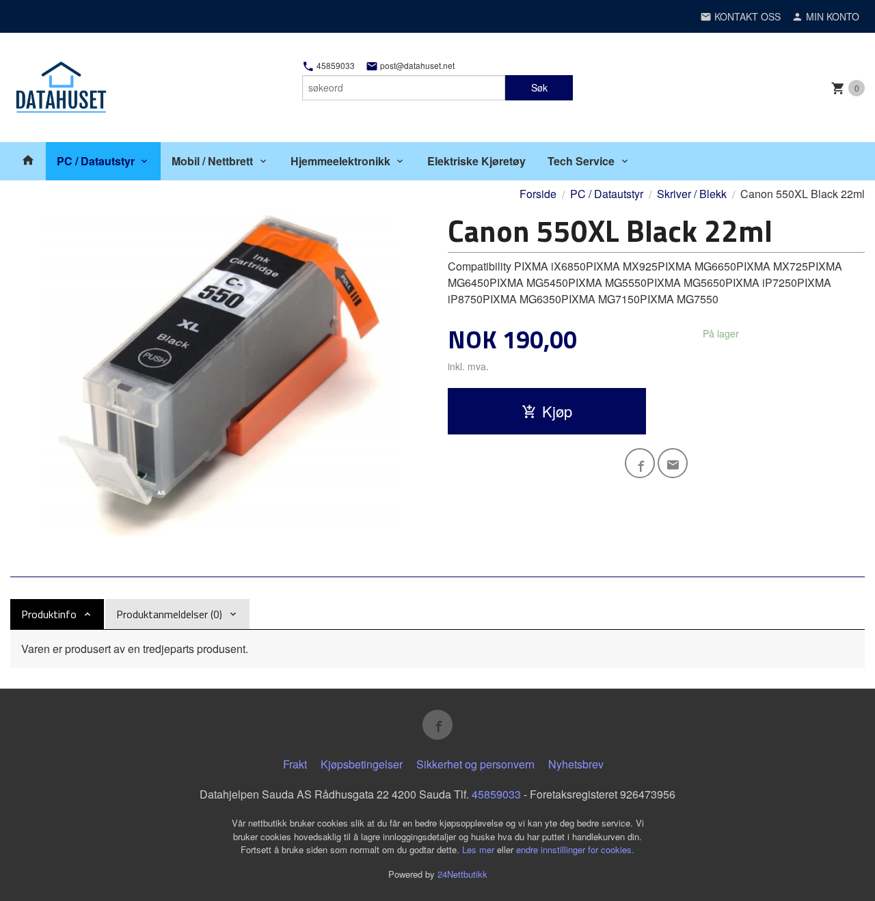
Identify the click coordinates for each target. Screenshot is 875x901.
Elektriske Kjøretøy (476, 161)
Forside (538, 194)
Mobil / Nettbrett (212, 161)
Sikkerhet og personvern (475, 764)
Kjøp (557, 410)
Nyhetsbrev (576, 764)
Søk (539, 87)
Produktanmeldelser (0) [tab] (169, 614)
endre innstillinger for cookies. (575, 849)
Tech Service (581, 161)
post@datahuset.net (416, 65)
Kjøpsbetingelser (362, 764)
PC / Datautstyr (96, 161)
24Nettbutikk (462, 874)
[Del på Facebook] (640, 463)
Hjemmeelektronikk (340, 161)
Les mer (479, 849)
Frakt (295, 764)
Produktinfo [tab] (49, 614)
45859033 (334, 65)
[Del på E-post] (673, 463)
